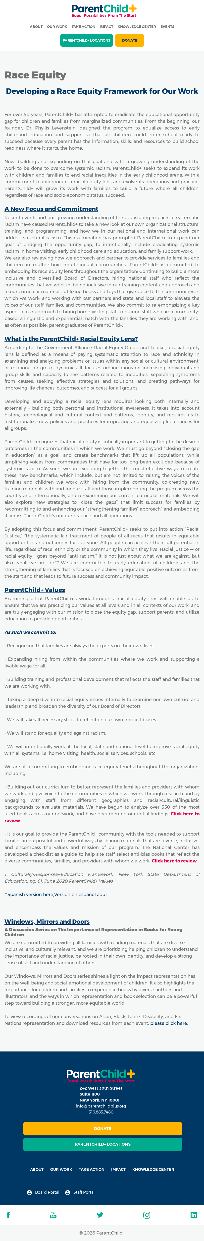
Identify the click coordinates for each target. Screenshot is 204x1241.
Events (167, 26)
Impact (106, 26)
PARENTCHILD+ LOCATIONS (86, 40)
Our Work (57, 26)
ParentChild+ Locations (103, 1144)
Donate (129, 40)
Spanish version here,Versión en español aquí (57, 894)
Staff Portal (83, 1192)
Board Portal (46, 1192)
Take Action (83, 26)
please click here (168, 1023)
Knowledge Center (137, 26)
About (36, 26)
